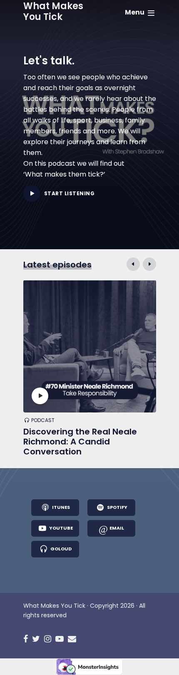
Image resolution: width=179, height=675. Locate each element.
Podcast (43, 420)
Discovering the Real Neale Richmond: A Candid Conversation (80, 442)
